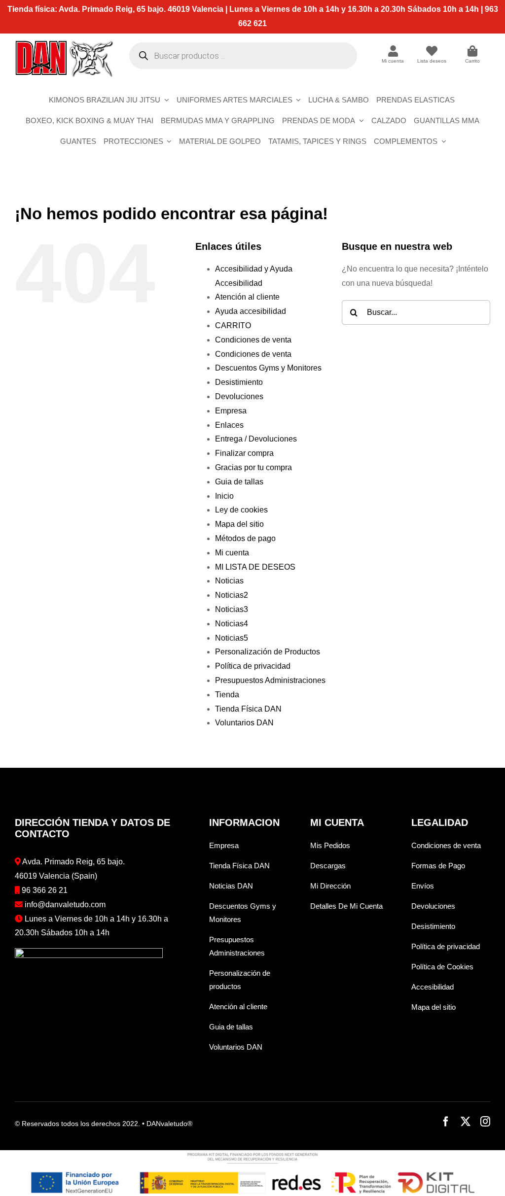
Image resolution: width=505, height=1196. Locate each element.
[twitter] (465, 1122)
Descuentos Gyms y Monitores (268, 368)
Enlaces (229, 425)
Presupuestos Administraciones (270, 680)
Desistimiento (239, 382)
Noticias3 (231, 609)
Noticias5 (231, 638)
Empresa (231, 411)
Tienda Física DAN (248, 709)
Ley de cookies (241, 510)
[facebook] (446, 1122)
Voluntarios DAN (244, 722)
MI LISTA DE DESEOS (255, 567)
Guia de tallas (239, 482)
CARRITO (233, 325)
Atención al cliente (247, 297)
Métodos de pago (245, 538)
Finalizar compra (244, 453)
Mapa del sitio (239, 524)
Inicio (224, 496)
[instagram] (485, 1122)
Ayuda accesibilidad (250, 311)
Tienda (227, 694)
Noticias (229, 581)
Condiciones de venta (253, 340)
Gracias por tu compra (253, 467)
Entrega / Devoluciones (256, 439)
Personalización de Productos (267, 652)
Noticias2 (231, 595)
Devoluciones (239, 396)
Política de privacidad (252, 666)
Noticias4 (231, 623)
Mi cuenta (232, 552)
